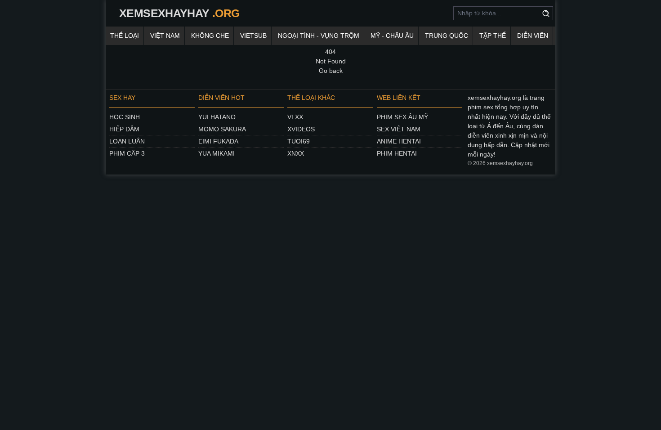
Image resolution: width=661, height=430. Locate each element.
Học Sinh (124, 117)
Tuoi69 (298, 141)
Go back (331, 70)
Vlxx (295, 117)
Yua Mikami (216, 153)
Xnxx (295, 153)
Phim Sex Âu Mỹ (402, 117)
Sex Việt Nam (398, 129)
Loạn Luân (127, 141)
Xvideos (301, 129)
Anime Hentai (399, 141)
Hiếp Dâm (124, 129)
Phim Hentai (397, 153)
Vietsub (253, 35)
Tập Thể (492, 35)
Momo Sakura (222, 129)
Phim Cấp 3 (127, 153)
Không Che (210, 35)
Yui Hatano (217, 117)
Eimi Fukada (218, 141)
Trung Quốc (446, 35)
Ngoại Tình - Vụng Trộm (318, 35)
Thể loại (124, 35)
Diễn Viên (532, 35)
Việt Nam (165, 35)
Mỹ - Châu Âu (392, 35)
